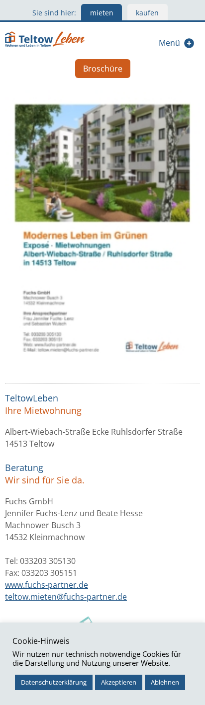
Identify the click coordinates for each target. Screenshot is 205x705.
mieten (101, 12)
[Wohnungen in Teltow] (45, 38)
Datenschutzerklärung (54, 682)
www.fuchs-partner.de (46, 584)
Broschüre (102, 68)
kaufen (147, 12)
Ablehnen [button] (165, 682)
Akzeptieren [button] (118, 682)
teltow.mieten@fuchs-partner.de (66, 596)
